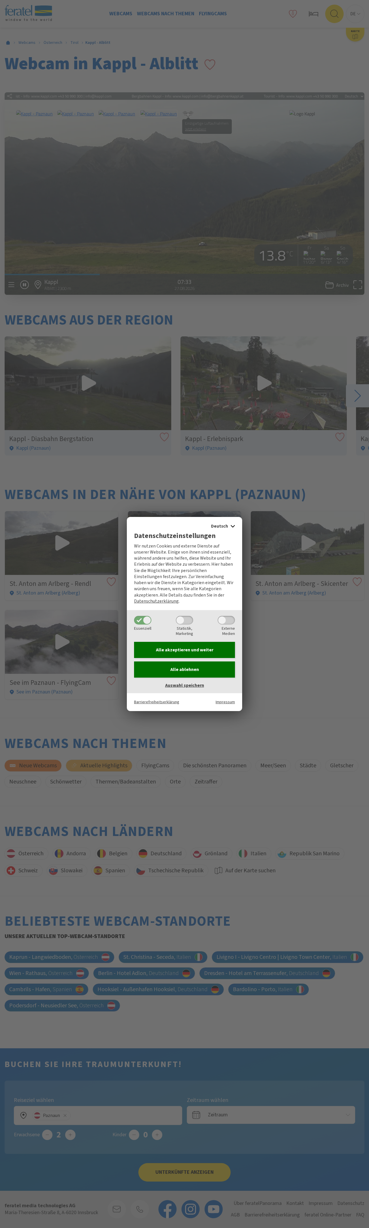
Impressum (225, 702)
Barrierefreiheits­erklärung (156, 702)
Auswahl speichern (184, 685)
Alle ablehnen (184, 669)
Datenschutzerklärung (156, 601)
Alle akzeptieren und (184, 650)
